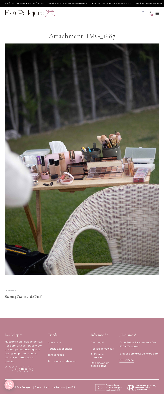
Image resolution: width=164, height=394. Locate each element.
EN (73, 387)
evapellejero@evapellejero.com (139, 353)
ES (69, 387)
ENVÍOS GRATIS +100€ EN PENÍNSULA (60, 3)
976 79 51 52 (126, 360)
